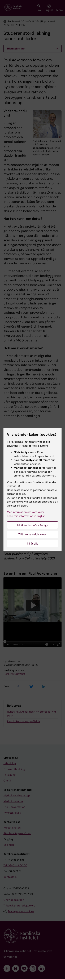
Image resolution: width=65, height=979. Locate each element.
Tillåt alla (32, 543)
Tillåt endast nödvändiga (32, 525)
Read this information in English (26, 516)
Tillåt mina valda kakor (32, 534)
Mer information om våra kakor (25, 512)
